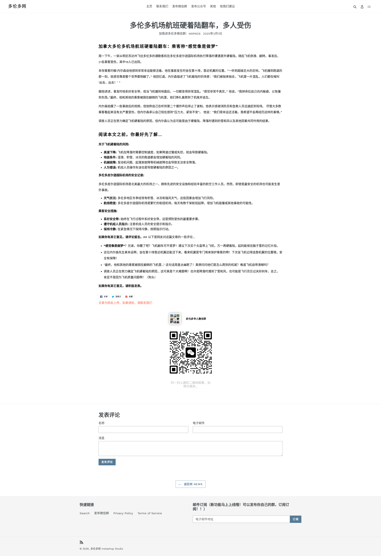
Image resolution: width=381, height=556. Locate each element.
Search (85, 513)
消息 (101, 438)
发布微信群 (101, 513)
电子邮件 (199, 423)
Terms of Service (150, 513)
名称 (101, 423)
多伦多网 (17, 6)
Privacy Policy (123, 513)
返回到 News (193, 484)
